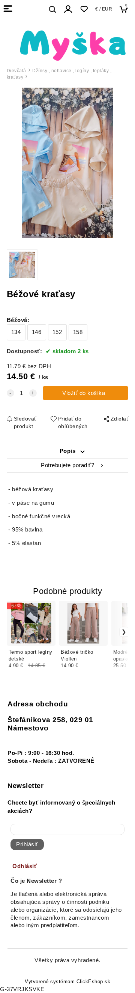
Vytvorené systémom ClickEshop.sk (67, 981)
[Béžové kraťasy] (67, 163)
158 (78, 332)
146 (37, 332)
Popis (68, 451)
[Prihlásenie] (68, 9)
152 (57, 332)
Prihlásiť (27, 844)
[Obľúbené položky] (84, 9)
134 (16, 332)
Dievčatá (16, 70)
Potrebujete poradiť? (67, 465)
